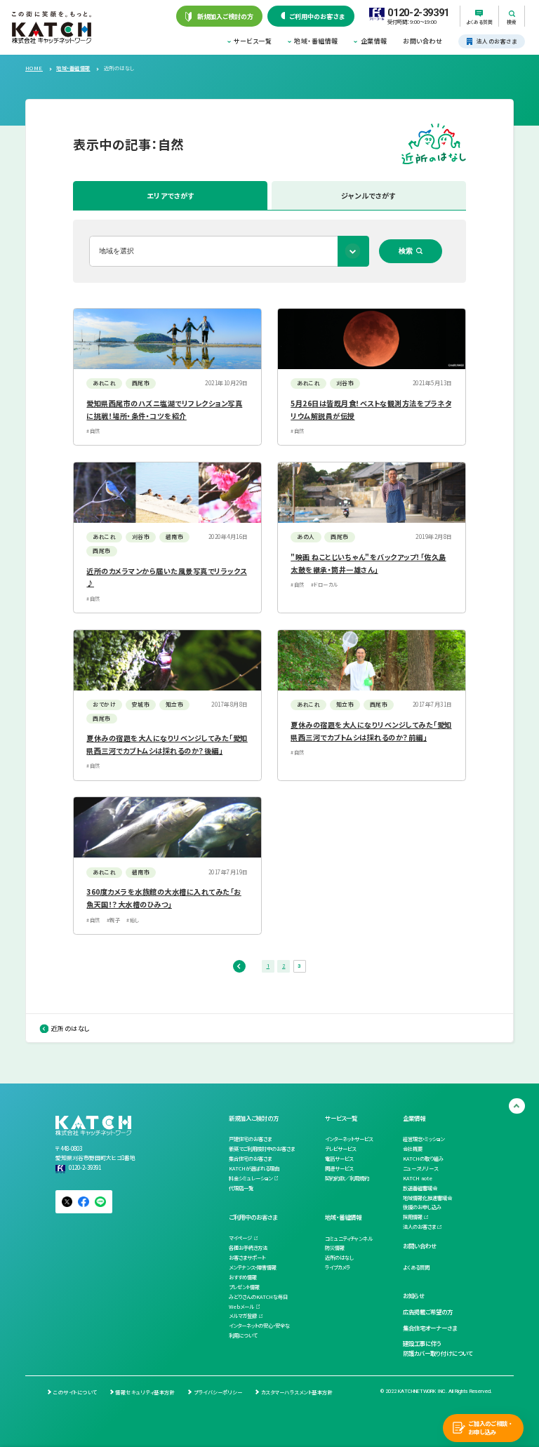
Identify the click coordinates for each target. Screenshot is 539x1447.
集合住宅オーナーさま (430, 1327)
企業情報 (374, 41)
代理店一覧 (241, 1188)
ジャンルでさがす (368, 195)
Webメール (241, 1306)
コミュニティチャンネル (349, 1238)
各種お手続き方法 (248, 1247)
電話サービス (339, 1158)
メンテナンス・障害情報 (253, 1267)
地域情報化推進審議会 (427, 1197)
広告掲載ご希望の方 (428, 1311)
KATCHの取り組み (423, 1158)
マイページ (240, 1237)
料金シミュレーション (250, 1178)
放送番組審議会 (420, 1188)
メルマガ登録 (243, 1315)
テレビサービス (340, 1148)
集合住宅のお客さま (250, 1158)
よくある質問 (416, 1267)
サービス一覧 (253, 41)
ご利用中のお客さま (253, 1217)
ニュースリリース (420, 1168)
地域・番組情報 (316, 41)
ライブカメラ (337, 1267)
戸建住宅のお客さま (250, 1138)
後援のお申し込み (422, 1207)
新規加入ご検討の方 (254, 1118)
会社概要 (412, 1148)
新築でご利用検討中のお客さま (262, 1148)
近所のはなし (71, 1028)
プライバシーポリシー (218, 1392)
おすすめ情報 (243, 1277)
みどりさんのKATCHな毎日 (258, 1296)
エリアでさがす (170, 195)
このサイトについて (74, 1392)
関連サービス (339, 1168)
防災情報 (335, 1247)
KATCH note (417, 1178)
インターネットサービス (349, 1138)
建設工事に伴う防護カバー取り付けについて (437, 1348)
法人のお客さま (419, 1226)
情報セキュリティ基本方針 (145, 1392)
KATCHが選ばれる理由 (254, 1168)
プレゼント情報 (244, 1287)
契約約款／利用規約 (347, 1178)
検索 (406, 251)
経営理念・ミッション (423, 1138)
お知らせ (414, 1295)
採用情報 (412, 1216)
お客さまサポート (247, 1257)
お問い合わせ (422, 41)
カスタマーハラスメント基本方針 (297, 1392)
